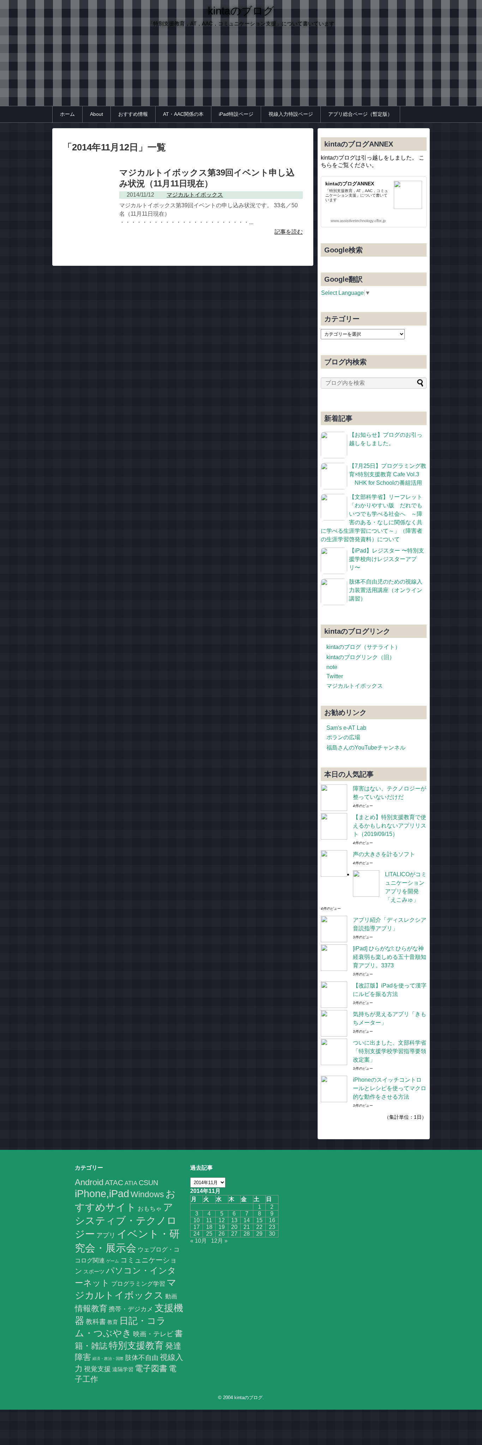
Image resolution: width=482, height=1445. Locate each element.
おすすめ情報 (133, 114)
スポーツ (93, 1271)
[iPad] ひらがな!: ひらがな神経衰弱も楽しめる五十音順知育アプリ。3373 (389, 956)
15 (259, 1220)
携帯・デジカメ (131, 1309)
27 (234, 1234)
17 (196, 1227)
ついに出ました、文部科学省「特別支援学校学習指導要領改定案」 (389, 1051)
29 (259, 1234)
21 (246, 1227)
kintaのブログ (241, 11)
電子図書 (151, 1368)
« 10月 (198, 1241)
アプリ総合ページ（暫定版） (360, 114)
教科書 (96, 1321)
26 (221, 1234)
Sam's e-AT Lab (346, 728)
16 (272, 1220)
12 (221, 1220)
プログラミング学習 (138, 1283)
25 (209, 1234)
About (96, 114)
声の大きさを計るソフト (384, 854)
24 (196, 1234)
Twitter (334, 676)
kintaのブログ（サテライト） (363, 647)
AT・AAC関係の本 (183, 114)
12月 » (219, 1241)
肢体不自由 (141, 1357)
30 (272, 1234)
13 (234, 1220)
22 (259, 1227)
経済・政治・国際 (107, 1358)
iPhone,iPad (102, 1193)
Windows (147, 1194)
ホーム (67, 114)
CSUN (148, 1183)
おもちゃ (150, 1208)
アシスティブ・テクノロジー (126, 1221)
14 (246, 1220)
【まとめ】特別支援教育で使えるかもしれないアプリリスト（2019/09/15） (389, 825)
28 (246, 1234)
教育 (112, 1322)
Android (89, 1182)
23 (272, 1227)
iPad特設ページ (236, 114)
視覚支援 (97, 1369)
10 (196, 1220)
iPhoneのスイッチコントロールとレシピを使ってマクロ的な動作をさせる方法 (389, 1088)
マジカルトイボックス (354, 686)
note (331, 667)
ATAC (114, 1182)
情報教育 (91, 1308)
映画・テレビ (153, 1334)
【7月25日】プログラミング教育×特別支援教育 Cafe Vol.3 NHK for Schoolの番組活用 (387, 474)
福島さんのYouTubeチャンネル (365, 748)
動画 (171, 1296)
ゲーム (112, 1261)
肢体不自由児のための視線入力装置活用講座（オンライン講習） (385, 590)
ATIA (131, 1183)
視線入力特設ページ (291, 114)
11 (209, 1220)
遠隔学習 (122, 1369)
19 (221, 1227)
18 (209, 1227)
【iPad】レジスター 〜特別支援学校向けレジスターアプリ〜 (386, 559)
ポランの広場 (343, 737)
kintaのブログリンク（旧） (360, 657)
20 (234, 1227)
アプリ (105, 1235)
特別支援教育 (136, 1345)
